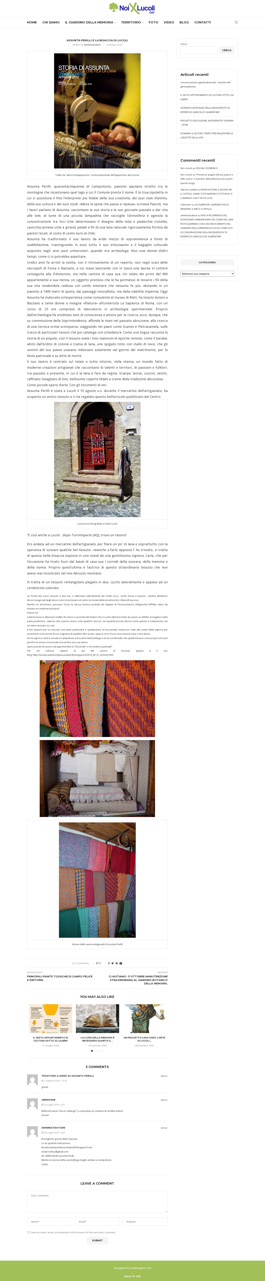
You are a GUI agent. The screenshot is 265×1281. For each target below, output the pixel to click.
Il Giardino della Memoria (89, 22)
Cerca (183, 44)
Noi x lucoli (186, 168)
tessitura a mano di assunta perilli (67, 1075)
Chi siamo (51, 22)
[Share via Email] (121, 963)
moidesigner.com (140, 1268)
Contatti (202, 22)
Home (32, 22)
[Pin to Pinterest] (117, 963)
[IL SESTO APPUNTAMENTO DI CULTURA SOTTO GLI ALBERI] (50, 1018)
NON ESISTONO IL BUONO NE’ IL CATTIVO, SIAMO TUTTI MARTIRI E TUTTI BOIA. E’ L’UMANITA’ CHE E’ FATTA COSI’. (206, 194)
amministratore (53, 1127)
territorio (131, 22)
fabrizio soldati (188, 189)
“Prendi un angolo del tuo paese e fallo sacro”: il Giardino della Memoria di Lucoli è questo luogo (206, 179)
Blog (184, 22)
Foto (153, 22)
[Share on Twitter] (112, 963)
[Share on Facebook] (109, 963)
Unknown (48, 1099)
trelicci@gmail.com (58, 1151)
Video (169, 22)
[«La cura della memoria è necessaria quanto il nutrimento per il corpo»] (97, 1018)
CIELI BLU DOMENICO (207, 168)
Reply (164, 1076)
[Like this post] (102, 963)
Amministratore (92, 44)
